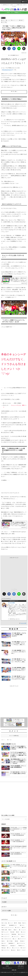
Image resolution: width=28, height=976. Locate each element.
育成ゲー (22, 20)
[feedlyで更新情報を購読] (17, 619)
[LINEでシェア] (19, 48)
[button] (24, 48)
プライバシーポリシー (7, 968)
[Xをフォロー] (9, 619)
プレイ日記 (5, 22)
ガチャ (4, 20)
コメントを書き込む (14, 735)
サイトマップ (21, 968)
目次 (12, 91)
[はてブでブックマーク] (14, 48)
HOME (7, 966)
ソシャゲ (8, 20)
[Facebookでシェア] (9, 48)
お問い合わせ (21, 966)
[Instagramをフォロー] (13, 619)
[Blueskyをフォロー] (11, 619)
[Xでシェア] (4, 48)
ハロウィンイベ (15, 20)
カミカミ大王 (11, 602)
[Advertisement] (14, 572)
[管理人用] (14, 970)
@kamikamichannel (7, 69)
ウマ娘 (4, 17)
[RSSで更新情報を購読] (19, 619)
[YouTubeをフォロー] (15, 619)
